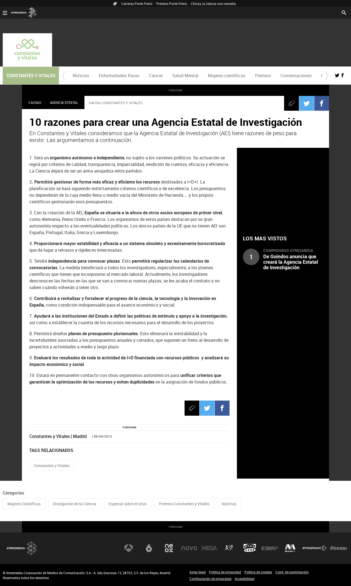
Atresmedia (22, 548)
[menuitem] (81, 75)
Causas (35, 102)
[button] (63, 75)
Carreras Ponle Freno (136, 3)
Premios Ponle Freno (171, 3)
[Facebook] (321, 103)
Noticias (81, 76)
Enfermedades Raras (119, 76)
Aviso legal (197, 572)
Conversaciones (296, 76)
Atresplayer (314, 548)
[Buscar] (343, 12)
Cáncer (156, 76)
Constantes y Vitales (51, 465)
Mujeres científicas (226, 76)
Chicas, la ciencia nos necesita (213, 3)
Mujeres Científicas (24, 503)
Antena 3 (128, 548)
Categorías (13, 493)
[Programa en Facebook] (342, 75)
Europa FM (270, 548)
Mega (209, 548)
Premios (263, 76)
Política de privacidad (225, 572)
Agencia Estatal (64, 102)
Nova (189, 548)
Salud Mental (185, 76)
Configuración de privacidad (210, 578)
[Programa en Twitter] (337, 75)
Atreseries (229, 548)
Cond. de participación (292, 572)
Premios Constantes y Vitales (184, 503)
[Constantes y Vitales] (27, 49)
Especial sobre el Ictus (128, 503)
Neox (169, 548)
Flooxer (338, 548)
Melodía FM (290, 548)
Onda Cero (250, 548)
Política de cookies (258, 572)
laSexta (149, 548)
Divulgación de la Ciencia (74, 503)
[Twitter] (306, 103)
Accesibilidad (244, 578)
